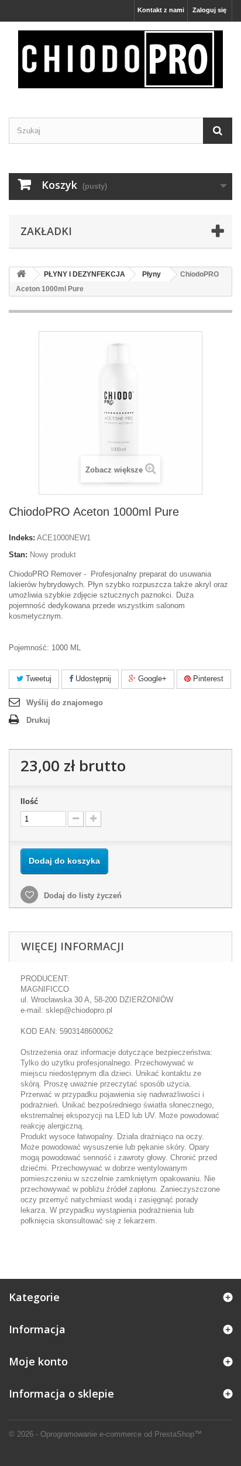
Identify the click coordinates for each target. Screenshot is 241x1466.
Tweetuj (37, 678)
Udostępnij (92, 678)
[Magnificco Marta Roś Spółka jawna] (120, 59)
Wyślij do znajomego (64, 702)
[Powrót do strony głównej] (21, 274)
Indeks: (22, 537)
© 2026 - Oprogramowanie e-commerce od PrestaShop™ (105, 1434)
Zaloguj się (209, 9)
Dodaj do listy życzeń (82, 895)
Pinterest (207, 678)
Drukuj (38, 720)
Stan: (18, 554)
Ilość (29, 801)
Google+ (151, 678)
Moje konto (38, 1361)
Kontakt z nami (160, 9)
